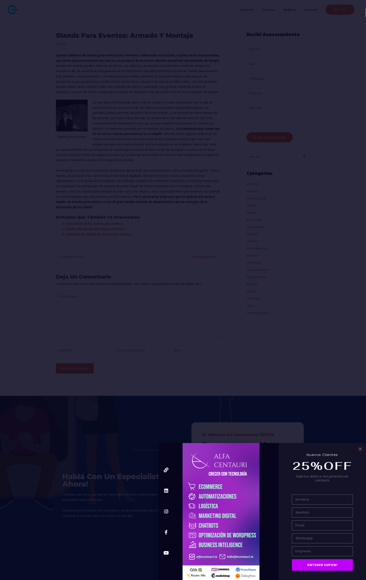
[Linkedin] (166, 490)
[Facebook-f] (166, 532)
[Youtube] (166, 553)
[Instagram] (166, 511)
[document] (183, 290)
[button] (360, 448)
